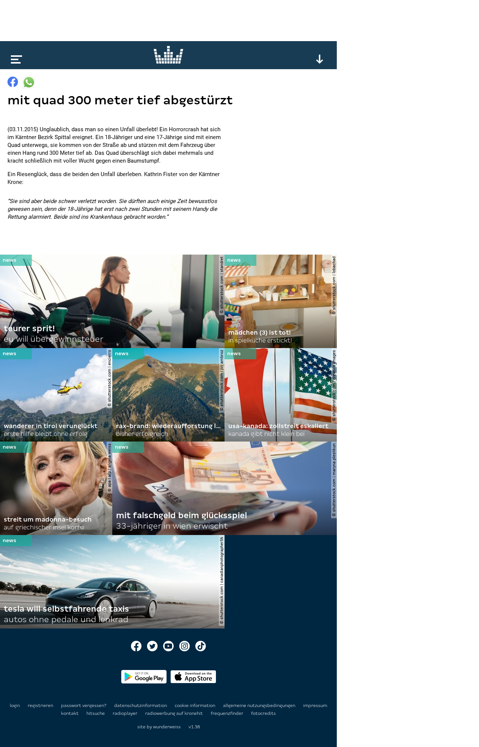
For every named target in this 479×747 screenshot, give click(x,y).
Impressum (315, 705)
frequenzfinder (227, 713)
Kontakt (70, 713)
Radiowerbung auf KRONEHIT (174, 713)
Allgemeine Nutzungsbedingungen (259, 705)
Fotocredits (263, 713)
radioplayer (125, 713)
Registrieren (40, 705)
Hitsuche (96, 713)
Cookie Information (195, 705)
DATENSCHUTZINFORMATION (141, 705)
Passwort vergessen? (83, 705)
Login (15, 705)
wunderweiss (167, 726)
